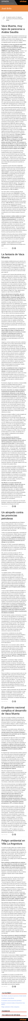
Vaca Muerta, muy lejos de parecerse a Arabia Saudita (13, 29)
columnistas (7, 3)
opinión (5, 1)
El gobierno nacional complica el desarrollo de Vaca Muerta (13, 710)
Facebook (15, 248)
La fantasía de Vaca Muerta (7, 998)
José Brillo (6, 8)
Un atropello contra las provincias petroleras (12, 515)
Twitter (13, 248)
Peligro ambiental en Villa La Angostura (10, 1006)
